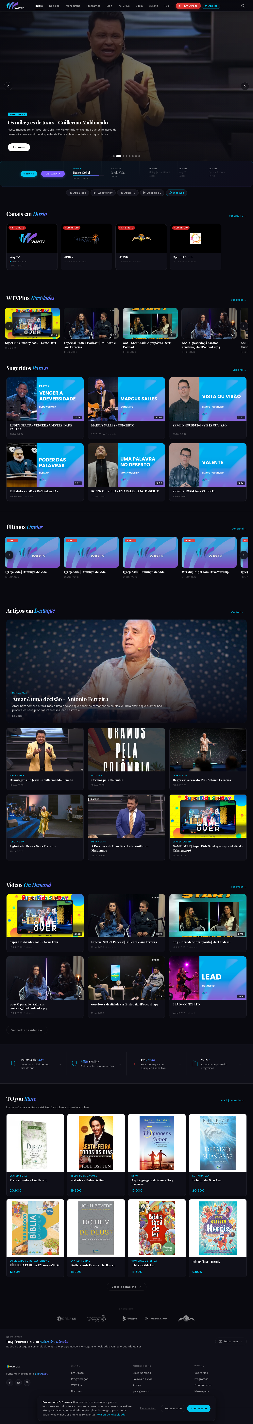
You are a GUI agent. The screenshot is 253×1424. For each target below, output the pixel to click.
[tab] (114, 156)
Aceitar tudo (199, 1408)
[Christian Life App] (156, 1318)
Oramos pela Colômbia (33, 122)
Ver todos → (239, 299)
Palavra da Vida (143, 1379)
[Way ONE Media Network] (34, 1366)
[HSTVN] (186, 1318)
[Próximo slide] (245, 86)
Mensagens (73, 6)
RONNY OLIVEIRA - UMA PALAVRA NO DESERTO (125, 491)
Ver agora (53, 173)
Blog (109, 6)
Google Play (105, 192)
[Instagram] (27, 1382)
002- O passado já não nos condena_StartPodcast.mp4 (28, 1006)
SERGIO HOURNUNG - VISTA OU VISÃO (200, 425)
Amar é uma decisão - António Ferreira (60, 699)
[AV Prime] (129, 1318)
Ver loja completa (124, 1287)
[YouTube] (18, 1382)
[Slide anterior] (8, 86)
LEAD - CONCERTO (186, 1004)
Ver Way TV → (238, 215)
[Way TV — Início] (15, 5)
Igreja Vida (19, 693)
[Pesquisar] (243, 5)
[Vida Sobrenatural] (66, 1318)
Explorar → (240, 369)
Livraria (153, 6)
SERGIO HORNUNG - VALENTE (194, 491)
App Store (79, 192)
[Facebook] (9, 1382)
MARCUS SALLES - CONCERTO (112, 425)
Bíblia (139, 6)
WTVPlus (124, 6)
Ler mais (19, 147)
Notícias (54, 6)
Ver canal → (239, 528)
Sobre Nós (201, 1373)
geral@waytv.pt (143, 1391)
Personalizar (148, 1408)
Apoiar (212, 6)
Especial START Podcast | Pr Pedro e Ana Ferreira (124, 942)
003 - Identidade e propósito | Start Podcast (201, 942)
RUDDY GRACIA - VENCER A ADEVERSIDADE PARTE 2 (41, 427)
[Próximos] (244, 326)
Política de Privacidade (111, 1414)
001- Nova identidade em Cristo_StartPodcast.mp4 (124, 1004)
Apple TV (130, 192)
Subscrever (231, 1341)
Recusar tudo (173, 1408)
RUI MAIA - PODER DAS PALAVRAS (34, 491)
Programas (93, 6)
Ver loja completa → (234, 1100)
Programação (80, 1379)
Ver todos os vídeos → (26, 1030)
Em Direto (191, 6)
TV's (167, 6)
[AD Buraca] (97, 1318)
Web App (178, 192)
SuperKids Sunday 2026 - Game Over (34, 942)
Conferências (202, 1385)
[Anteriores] (9, 326)
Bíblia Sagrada (142, 1373)
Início (39, 6)
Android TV (154, 192)
